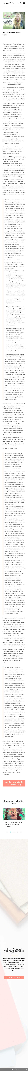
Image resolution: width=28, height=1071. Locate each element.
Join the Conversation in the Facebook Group (14, 783)
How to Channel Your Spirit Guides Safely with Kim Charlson (13, 824)
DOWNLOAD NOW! (14, 977)
